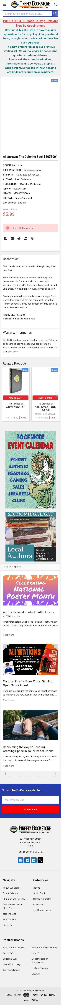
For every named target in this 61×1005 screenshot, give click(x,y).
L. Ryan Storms (40, 967)
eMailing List (9, 913)
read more (8, 634)
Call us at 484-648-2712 (30, 851)
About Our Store (11, 887)
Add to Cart (16, 397)
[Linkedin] (25, 238)
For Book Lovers (42, 909)
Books (36, 887)
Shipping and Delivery (14, 898)
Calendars (38, 904)
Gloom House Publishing (44, 947)
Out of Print (9, 953)
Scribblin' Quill (10, 958)
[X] (40, 860)
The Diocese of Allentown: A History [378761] (45, 406)
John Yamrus (38, 953)
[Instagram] (27, 860)
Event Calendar (10, 893)
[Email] (12, 238)
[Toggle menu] (4, 4)
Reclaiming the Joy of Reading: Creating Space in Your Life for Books (28, 749)
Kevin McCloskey (11, 964)
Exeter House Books (13, 947)
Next (57, 395)
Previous (4, 395)
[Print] (19, 238)
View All (36, 973)
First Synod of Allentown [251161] (15, 405)
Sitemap (7, 924)
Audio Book (39, 893)
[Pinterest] (32, 238)
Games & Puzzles (42, 898)
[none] (30, 115)
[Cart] (56, 4)
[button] (30, 469)
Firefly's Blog (9, 919)
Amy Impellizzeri (11, 969)
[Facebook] (6, 238)
